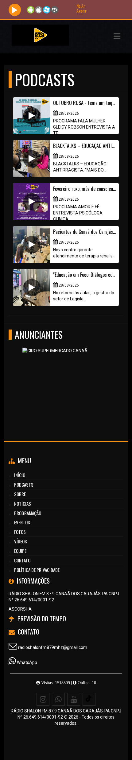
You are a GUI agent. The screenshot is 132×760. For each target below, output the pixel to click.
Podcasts (23, 484)
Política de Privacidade (37, 569)
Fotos (20, 531)
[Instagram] (43, 699)
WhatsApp (27, 662)
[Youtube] (73, 699)
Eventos (22, 522)
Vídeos (20, 541)
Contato (22, 560)
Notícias (22, 503)
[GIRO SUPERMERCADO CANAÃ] (64, 378)
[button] (117, 36)
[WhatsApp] (58, 699)
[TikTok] (89, 699)
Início (19, 475)
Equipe (20, 550)
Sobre (20, 494)
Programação (27, 513)
